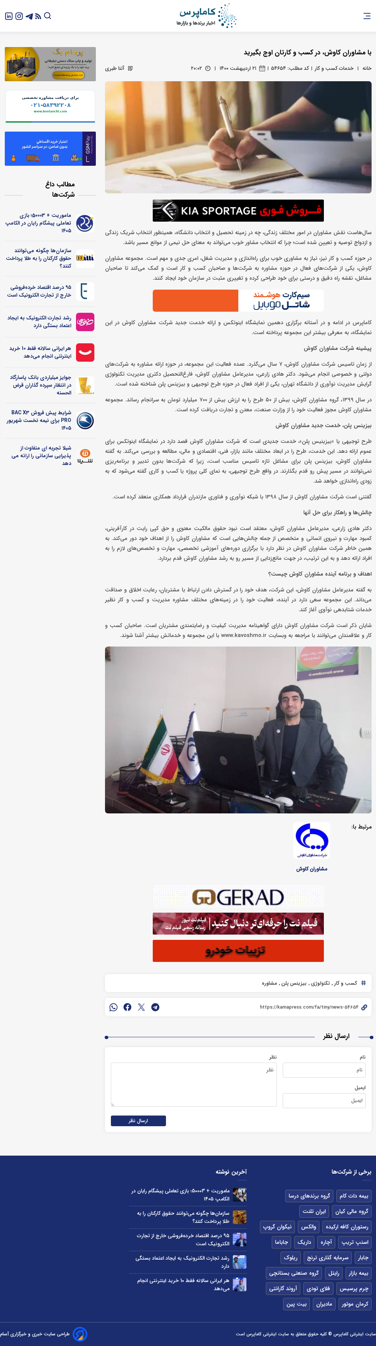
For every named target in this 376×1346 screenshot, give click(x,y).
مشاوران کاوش (311, 869)
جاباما (281, 1242)
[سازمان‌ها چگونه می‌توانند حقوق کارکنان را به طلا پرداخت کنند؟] (239, 1217)
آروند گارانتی (283, 1288)
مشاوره (269, 983)
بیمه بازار (358, 1273)
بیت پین (296, 1304)
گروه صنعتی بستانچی (294, 1273)
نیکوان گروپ (277, 1227)
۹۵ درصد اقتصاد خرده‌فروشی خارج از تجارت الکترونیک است (39, 291)
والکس (308, 1227)
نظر (273, 1057)
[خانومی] (85, 322)
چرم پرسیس (354, 1288)
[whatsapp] (113, 1007)
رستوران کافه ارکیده (347, 1227)
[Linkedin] (8, 15)
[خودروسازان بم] (85, 421)
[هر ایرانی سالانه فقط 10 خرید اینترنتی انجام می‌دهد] (239, 1284)
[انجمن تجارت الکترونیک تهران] (85, 291)
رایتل (333, 1273)
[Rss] (38, 16)
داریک (304, 1242)
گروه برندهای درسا (309, 1196)
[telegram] (155, 1007)
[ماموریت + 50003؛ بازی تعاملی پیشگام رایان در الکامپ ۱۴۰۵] (239, 1195)
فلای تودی (318, 1288)
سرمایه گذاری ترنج (327, 1257)
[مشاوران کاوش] (311, 840)
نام (363, 1057)
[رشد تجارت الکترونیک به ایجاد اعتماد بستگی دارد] (239, 1262)
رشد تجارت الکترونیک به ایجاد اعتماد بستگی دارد (39, 322)
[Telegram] (29, 15)
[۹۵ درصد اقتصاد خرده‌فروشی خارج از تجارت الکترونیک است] (239, 1239)
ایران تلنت (314, 1211)
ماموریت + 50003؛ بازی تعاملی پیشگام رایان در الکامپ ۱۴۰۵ (38, 223)
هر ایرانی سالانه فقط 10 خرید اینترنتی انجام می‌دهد (40, 352)
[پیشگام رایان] (85, 223)
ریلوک (290, 1257)
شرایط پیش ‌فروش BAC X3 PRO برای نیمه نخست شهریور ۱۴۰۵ (39, 420)
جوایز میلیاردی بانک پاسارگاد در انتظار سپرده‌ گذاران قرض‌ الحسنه (40, 385)
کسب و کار (345, 983)
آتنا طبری (114, 68)
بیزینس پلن (293, 983)
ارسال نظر (138, 1121)
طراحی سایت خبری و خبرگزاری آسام (35, 1334)
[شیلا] (85, 456)
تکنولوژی (320, 983)
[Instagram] (19, 15)
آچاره (326, 1242)
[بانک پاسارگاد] (85, 385)
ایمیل (360, 1088)
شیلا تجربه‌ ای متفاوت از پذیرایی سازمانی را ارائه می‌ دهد (41, 456)
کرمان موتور (355, 1304)
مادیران (324, 1304)
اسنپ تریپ (354, 1242)
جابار (363, 1257)
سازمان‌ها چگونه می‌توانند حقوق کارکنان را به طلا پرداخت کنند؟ (38, 258)
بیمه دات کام (354, 1196)
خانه (367, 68)
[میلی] (85, 259)
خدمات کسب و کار (334, 68)
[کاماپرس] (206, 15)
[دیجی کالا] (85, 352)
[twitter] (141, 1007)
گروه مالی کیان (351, 1211)
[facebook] (127, 1007)
